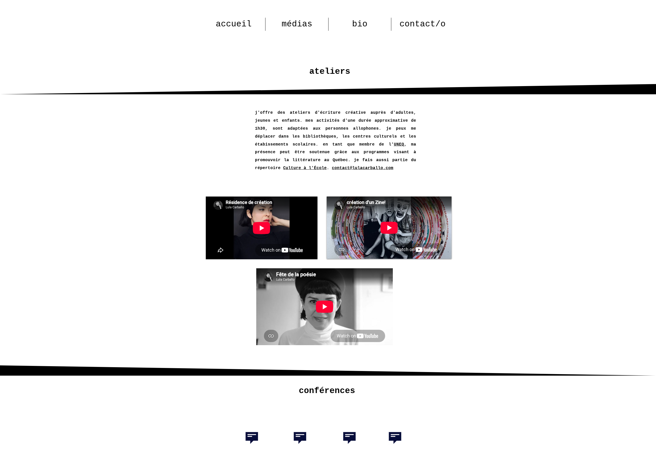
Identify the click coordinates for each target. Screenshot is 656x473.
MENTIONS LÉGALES (233, 470)
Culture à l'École (305, 168)
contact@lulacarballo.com (362, 168)
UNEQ (399, 144)
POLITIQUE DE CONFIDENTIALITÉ (353, 470)
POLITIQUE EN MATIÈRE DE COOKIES (290, 470)
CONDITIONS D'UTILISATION (415, 470)
